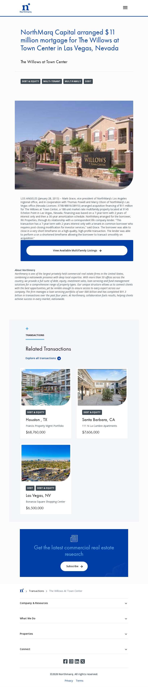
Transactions (36, 591)
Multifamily (73, 81)
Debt (88, 81)
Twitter (82, 661)
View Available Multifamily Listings (75, 250)
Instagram (71, 661)
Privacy (69, 680)
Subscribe (72, 566)
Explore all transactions (41, 358)
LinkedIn (77, 661)
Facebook (65, 661)
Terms (79, 680)
